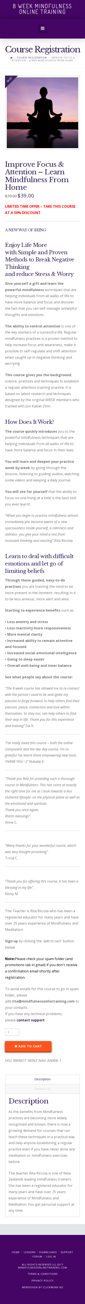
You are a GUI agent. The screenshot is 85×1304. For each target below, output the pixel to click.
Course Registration (32, 57)
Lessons (30, 1252)
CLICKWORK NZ (53, 1287)
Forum (37, 1256)
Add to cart (30, 1046)
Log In (51, 1256)
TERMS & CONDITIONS (43, 1273)
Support (67, 1252)
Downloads (48, 1252)
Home (16, 1252)
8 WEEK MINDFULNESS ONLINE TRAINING (42, 9)
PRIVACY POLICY (43, 1280)
